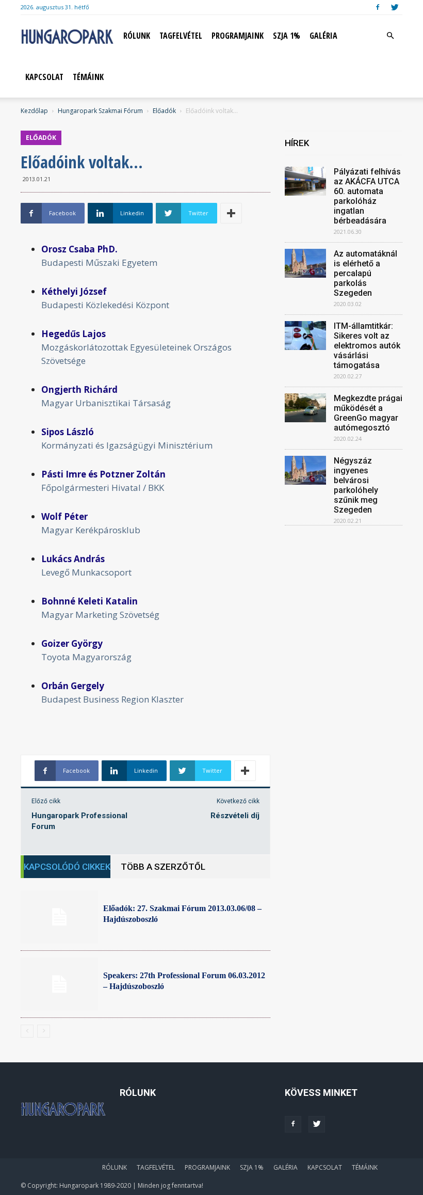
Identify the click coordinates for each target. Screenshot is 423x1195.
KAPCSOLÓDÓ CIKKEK (67, 867)
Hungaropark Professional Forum (79, 821)
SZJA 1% (286, 35)
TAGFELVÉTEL (180, 35)
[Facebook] (377, 7)
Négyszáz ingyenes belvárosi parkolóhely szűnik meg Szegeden (356, 485)
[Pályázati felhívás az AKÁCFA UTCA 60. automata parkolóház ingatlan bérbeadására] (305, 181)
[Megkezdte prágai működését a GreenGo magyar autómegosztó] (305, 407)
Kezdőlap (34, 110)
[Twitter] (394, 7)
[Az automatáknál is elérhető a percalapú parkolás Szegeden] (305, 263)
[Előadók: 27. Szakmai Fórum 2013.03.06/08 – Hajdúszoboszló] (59, 917)
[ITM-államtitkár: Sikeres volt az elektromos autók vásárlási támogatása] (305, 335)
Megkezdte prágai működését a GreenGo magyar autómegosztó (368, 413)
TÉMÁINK (88, 77)
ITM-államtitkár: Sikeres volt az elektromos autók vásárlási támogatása (367, 345)
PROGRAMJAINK (238, 35)
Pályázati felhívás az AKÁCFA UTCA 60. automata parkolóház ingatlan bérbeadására (367, 196)
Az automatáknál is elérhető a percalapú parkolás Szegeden (365, 273)
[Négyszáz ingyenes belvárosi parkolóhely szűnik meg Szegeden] (305, 470)
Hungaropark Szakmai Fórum (100, 110)
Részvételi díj (234, 815)
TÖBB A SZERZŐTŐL (163, 867)
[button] (390, 36)
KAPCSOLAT (44, 77)
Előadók (164, 110)
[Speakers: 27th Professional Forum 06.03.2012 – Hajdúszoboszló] (59, 984)
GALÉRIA (323, 35)
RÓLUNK (136, 35)
